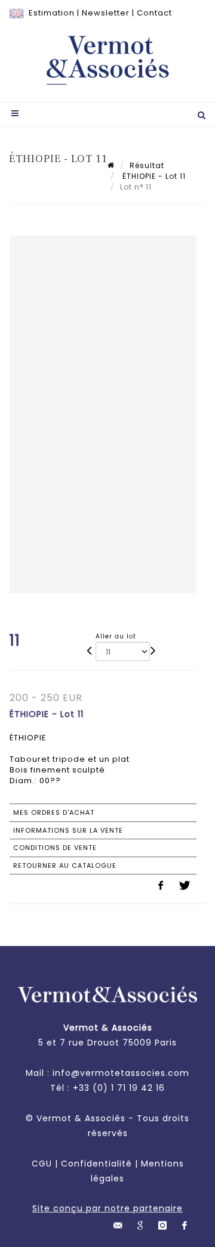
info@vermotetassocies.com (121, 1073)
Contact (154, 12)
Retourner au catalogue (64, 865)
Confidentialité (96, 1164)
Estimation (52, 12)
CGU (42, 1164)
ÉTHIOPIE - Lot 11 (153, 176)
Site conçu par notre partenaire (107, 1208)
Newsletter (106, 12)
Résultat (147, 165)
